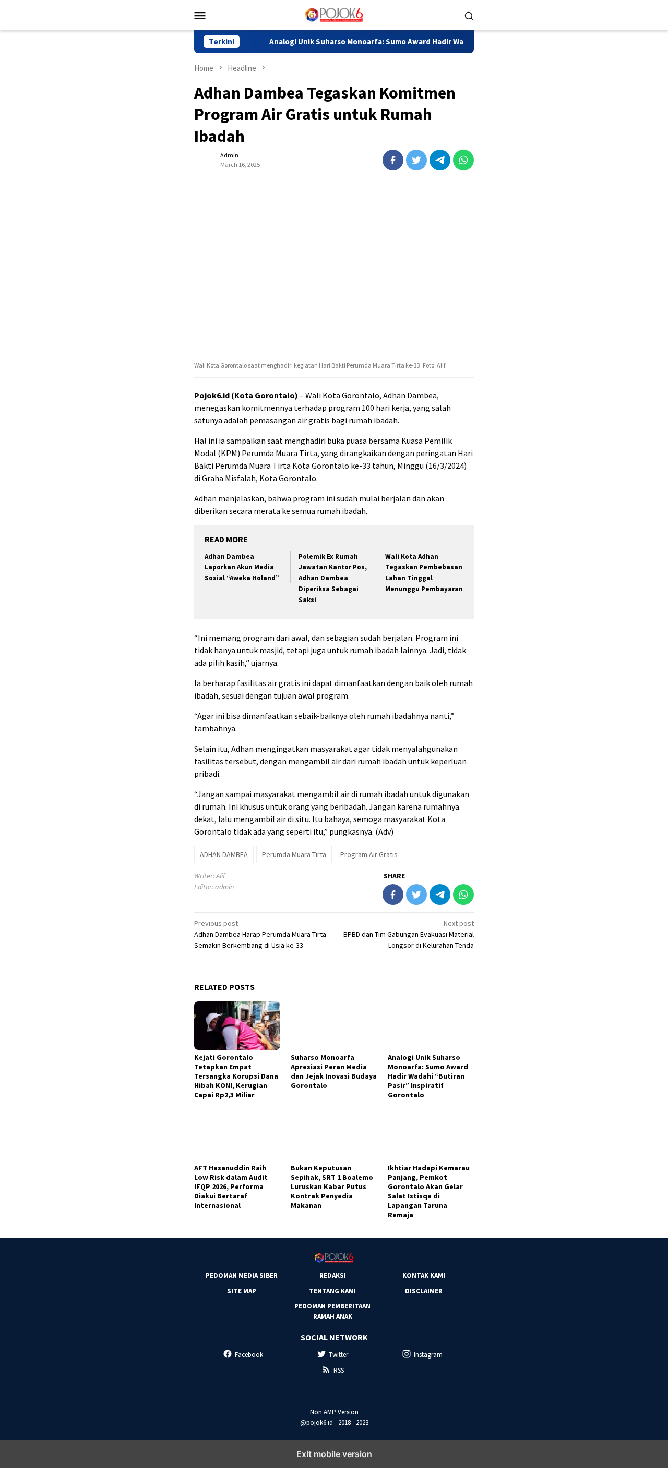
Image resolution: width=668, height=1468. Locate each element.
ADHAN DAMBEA (224, 854)
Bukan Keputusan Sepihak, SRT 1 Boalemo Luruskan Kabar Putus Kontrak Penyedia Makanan (332, 1186)
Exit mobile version (334, 1454)
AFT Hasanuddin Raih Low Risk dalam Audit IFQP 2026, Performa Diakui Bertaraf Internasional (231, 1186)
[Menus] (200, 15)
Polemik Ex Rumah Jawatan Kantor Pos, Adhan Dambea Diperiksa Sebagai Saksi (333, 578)
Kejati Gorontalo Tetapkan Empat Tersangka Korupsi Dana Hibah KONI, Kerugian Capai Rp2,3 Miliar (236, 1076)
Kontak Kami (423, 1275)
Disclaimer (424, 1291)
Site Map (241, 1291)
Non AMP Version (334, 1412)
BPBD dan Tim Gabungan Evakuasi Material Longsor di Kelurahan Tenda (408, 934)
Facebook (249, 1354)
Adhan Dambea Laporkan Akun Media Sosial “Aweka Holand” (242, 567)
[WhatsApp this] (463, 160)
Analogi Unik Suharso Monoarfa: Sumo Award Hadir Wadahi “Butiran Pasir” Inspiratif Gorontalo (413, 41)
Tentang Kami (332, 1291)
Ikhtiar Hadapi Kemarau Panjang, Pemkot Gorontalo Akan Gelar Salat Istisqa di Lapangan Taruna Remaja (429, 1191)
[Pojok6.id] (334, 14)
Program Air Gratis (369, 854)
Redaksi (332, 1275)
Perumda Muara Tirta (294, 854)
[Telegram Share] (440, 160)
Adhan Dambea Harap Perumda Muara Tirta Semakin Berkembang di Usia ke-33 (260, 934)
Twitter (338, 1354)
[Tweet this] (416, 160)
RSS (338, 1370)
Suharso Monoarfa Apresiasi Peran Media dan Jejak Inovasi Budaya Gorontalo (334, 1071)
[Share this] (393, 160)
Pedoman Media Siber (242, 1275)
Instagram (428, 1354)
